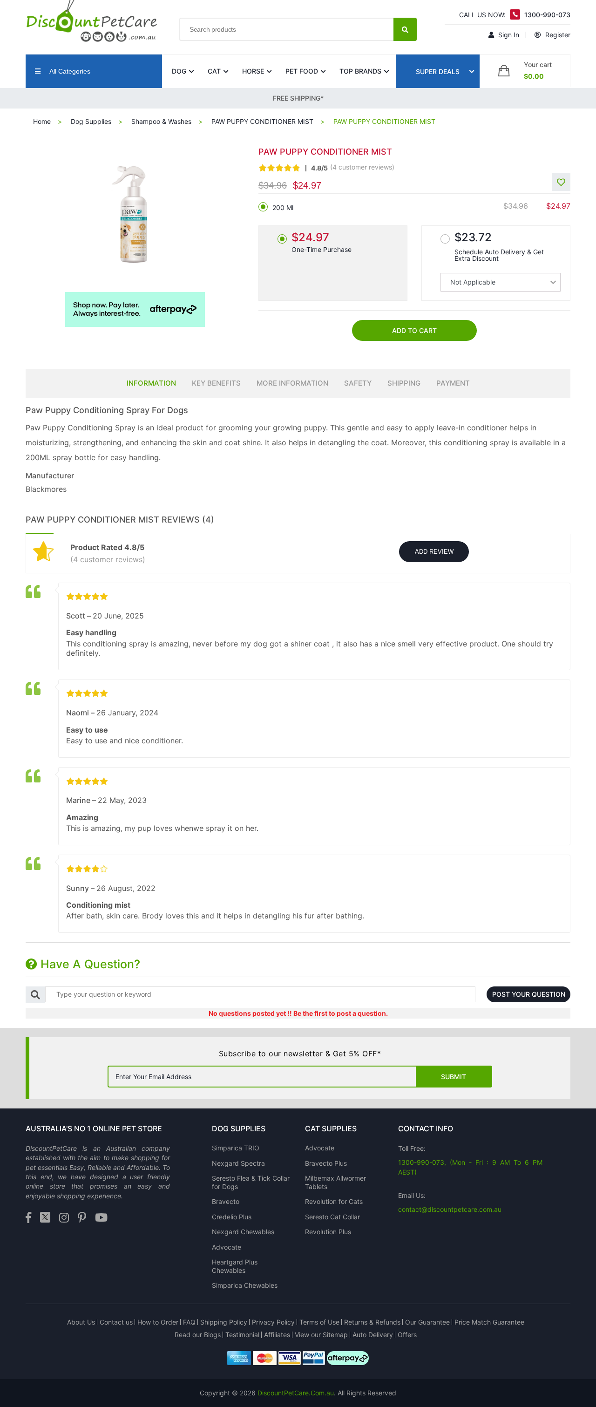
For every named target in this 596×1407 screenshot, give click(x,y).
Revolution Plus (328, 1232)
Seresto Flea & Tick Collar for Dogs (251, 1182)
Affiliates (277, 1335)
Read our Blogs (198, 1335)
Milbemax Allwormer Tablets (335, 1182)
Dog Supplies (91, 121)
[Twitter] (45, 1218)
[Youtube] (101, 1218)
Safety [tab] (358, 383)
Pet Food (301, 71)
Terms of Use (319, 1322)
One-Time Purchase (321, 242)
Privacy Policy (273, 1322)
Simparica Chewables (245, 1285)
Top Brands (360, 71)
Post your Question (528, 994)
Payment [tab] (453, 383)
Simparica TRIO (235, 1148)
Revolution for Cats (334, 1201)
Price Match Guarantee (489, 1322)
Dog (179, 71)
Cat (214, 71)
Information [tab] (151, 383)
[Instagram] (64, 1218)
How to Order (157, 1322)
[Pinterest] (82, 1218)
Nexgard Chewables (243, 1232)
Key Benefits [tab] (216, 383)
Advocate (226, 1247)
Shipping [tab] (403, 383)
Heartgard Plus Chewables (234, 1266)
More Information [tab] (292, 383)
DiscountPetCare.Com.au (295, 1393)
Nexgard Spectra (238, 1163)
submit (453, 1077)
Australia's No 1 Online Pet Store (94, 1128)
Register (556, 35)
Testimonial (242, 1335)
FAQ (189, 1322)
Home (42, 121)
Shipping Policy (223, 1322)
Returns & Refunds (372, 1322)
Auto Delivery (372, 1335)
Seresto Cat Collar (332, 1217)
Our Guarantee (427, 1322)
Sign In (507, 35)
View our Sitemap (321, 1335)
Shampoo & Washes (161, 121)
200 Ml (282, 207)
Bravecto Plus (326, 1163)
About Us (81, 1322)
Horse (253, 71)
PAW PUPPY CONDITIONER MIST (262, 121)
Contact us (116, 1322)
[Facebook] (28, 1218)
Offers (407, 1335)
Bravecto (225, 1201)
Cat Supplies (331, 1128)
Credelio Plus (231, 1217)
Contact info (425, 1128)
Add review (434, 551)
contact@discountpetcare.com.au (449, 1209)
